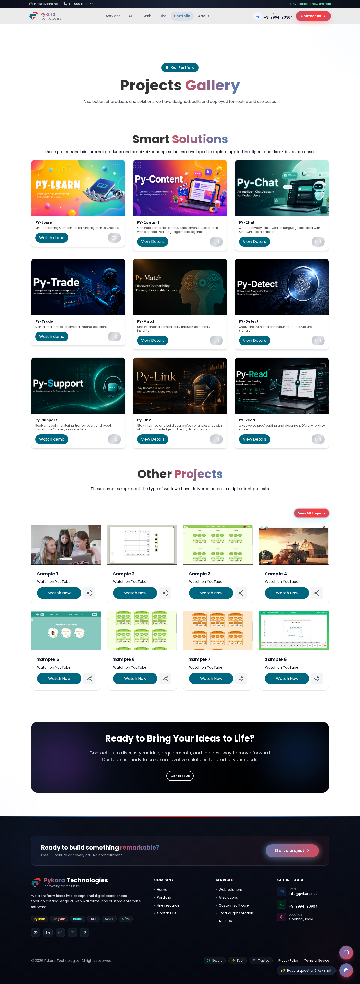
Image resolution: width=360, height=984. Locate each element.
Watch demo (51, 237)
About (203, 15)
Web (148, 15)
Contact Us (180, 775)
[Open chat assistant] (346, 970)
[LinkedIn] (48, 932)
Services (113, 15)
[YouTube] (35, 932)
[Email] (72, 932)
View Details (152, 241)
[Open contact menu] (346, 952)
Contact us (311, 15)
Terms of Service (316, 961)
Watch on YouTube (54, 581)
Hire (162, 15)
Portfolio (182, 15)
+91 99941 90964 (81, 4)
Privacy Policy (288, 961)
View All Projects (311, 513)
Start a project (289, 850)
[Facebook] (84, 932)
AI (130, 15)
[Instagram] (60, 932)
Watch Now (59, 592)
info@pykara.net (46, 4)
